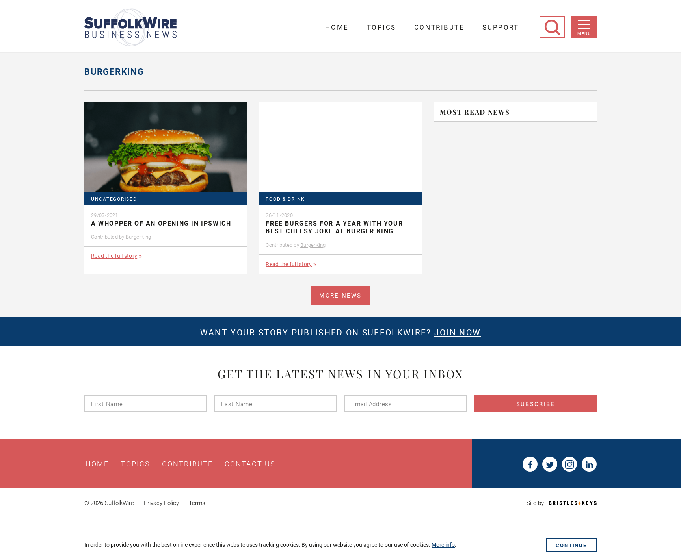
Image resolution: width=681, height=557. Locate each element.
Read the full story (114, 256)
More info (443, 545)
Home (336, 27)
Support (500, 27)
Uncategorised (114, 199)
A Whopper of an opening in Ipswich (161, 223)
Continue (571, 545)
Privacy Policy (161, 503)
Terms (197, 503)
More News (340, 295)
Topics (381, 27)
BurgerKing (138, 237)
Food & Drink (285, 199)
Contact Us (250, 464)
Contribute (439, 27)
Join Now (457, 332)
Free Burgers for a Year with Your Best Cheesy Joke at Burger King (334, 227)
